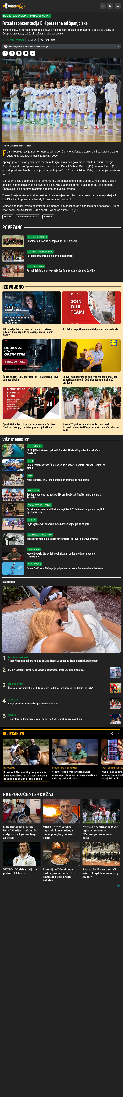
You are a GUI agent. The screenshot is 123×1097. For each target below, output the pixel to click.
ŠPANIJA (48, 217)
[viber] (25, 53)
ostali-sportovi (17, 40)
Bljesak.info (32, 40)
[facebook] (5, 53)
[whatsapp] (19, 53)
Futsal (8, 217)
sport (5, 40)
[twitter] (12, 53)
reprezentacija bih (28, 217)
